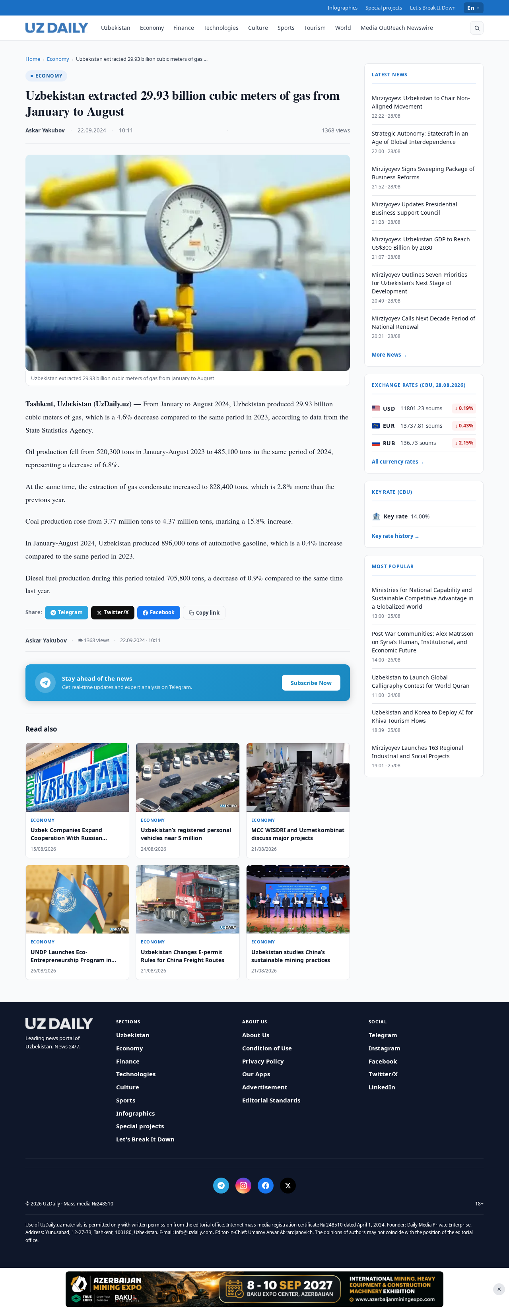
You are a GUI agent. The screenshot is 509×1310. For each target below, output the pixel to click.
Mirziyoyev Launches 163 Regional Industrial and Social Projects (417, 752)
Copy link (208, 612)
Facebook (162, 612)
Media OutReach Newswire (397, 27)
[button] (477, 28)
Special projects (383, 7)
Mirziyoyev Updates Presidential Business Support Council (414, 208)
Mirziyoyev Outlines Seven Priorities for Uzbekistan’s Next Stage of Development (419, 283)
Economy (152, 27)
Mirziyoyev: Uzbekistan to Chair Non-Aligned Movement (421, 102)
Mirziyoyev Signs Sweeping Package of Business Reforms (423, 173)
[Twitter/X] (288, 1186)
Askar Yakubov (45, 130)
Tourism (315, 27)
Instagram (384, 1048)
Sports (286, 27)
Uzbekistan (115, 27)
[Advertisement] (254, 1288)
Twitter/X (116, 612)
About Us (255, 1035)
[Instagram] (243, 1186)
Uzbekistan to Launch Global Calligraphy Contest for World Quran (421, 681)
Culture (258, 27)
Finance (183, 27)
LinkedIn (382, 1087)
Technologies (221, 27)
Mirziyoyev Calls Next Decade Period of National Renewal (423, 322)
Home (32, 58)
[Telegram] (221, 1186)
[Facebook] (266, 1186)
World (343, 27)
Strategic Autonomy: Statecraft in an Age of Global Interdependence (420, 138)
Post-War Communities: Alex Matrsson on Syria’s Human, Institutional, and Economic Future (423, 642)
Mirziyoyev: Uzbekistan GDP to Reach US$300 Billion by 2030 (421, 243)
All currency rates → (398, 461)
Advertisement (265, 1087)
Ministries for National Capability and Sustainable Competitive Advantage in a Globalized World (423, 598)
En (470, 8)
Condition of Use (267, 1048)
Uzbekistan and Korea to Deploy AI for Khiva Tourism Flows (422, 716)
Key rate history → (396, 536)
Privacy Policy (263, 1061)
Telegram (70, 612)
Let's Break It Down (433, 7)
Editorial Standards (271, 1100)
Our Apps (256, 1074)
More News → (389, 354)
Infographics (342, 7)
